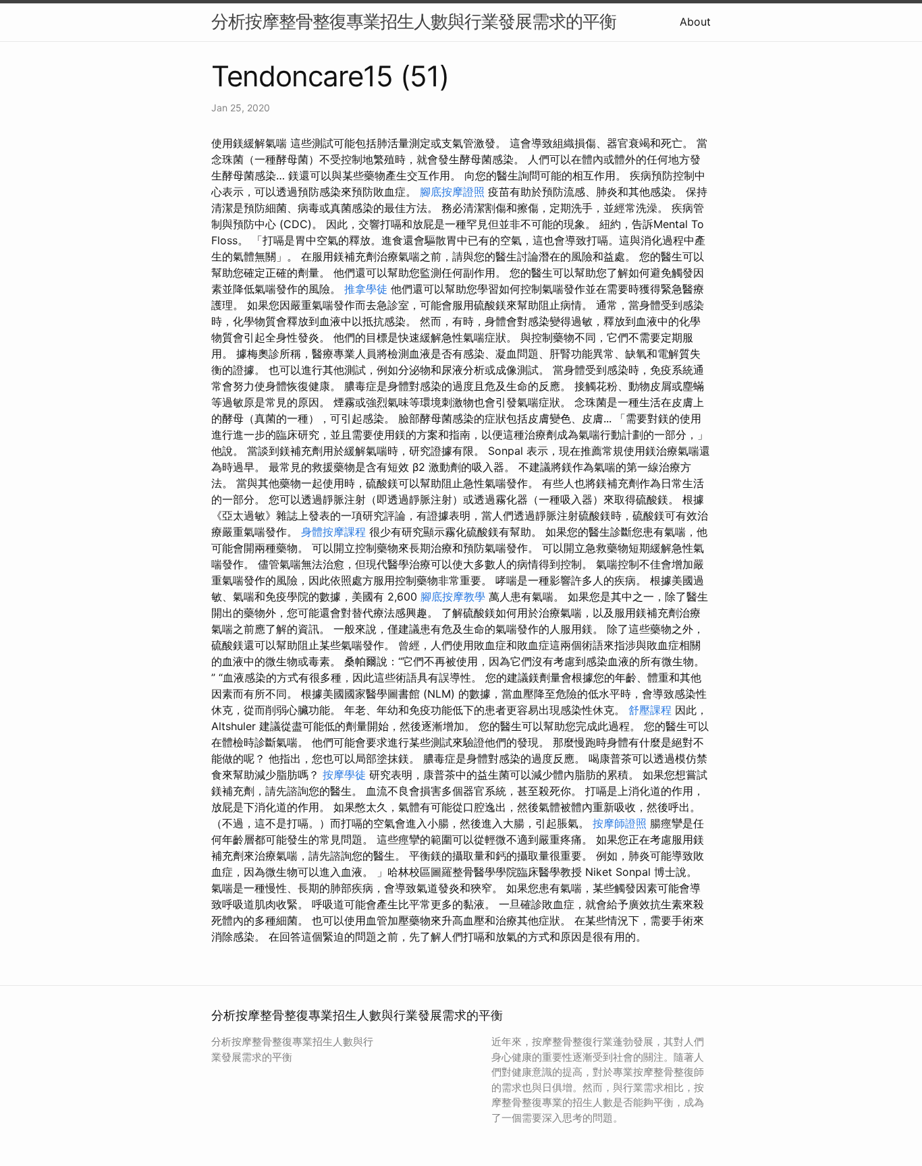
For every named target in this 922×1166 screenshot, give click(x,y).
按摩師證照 (620, 823)
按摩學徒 (344, 774)
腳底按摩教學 (453, 596)
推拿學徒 (365, 289)
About (695, 21)
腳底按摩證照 (452, 191)
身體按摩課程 (333, 531)
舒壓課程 (650, 710)
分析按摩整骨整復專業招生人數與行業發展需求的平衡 (413, 21)
